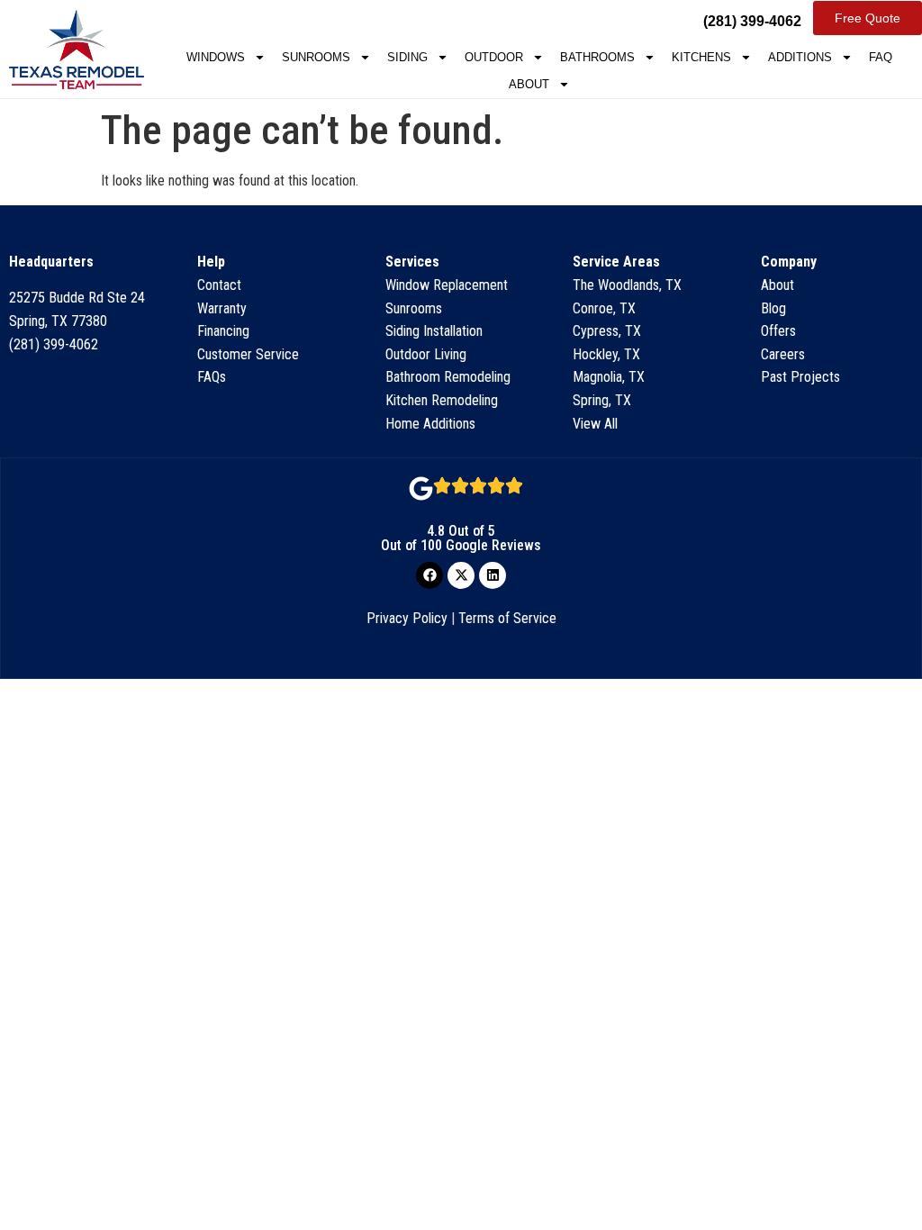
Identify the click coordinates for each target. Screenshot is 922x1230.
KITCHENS (701, 57)
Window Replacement (446, 285)
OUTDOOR (494, 57)
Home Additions (430, 423)
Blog (773, 308)
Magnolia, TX (609, 376)
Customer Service (248, 354)
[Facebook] (429, 575)
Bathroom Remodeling (448, 376)
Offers (778, 330)
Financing (223, 330)
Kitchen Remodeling (441, 400)
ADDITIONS (800, 57)
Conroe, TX (604, 308)
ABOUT (529, 84)
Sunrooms (413, 308)
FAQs (211, 376)
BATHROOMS (597, 57)
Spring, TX (602, 400)
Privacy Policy (406, 618)
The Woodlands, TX (627, 285)
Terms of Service (507, 618)
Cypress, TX (607, 330)
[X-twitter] (461, 575)
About (777, 285)
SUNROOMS (316, 57)
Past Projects (800, 376)
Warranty (222, 308)
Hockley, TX (606, 354)
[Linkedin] (492, 575)
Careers (783, 354)
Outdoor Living (425, 354)
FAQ (880, 57)
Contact (219, 285)
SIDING (407, 57)
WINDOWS (215, 57)
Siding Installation (434, 330)
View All (595, 423)
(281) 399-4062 (53, 344)
